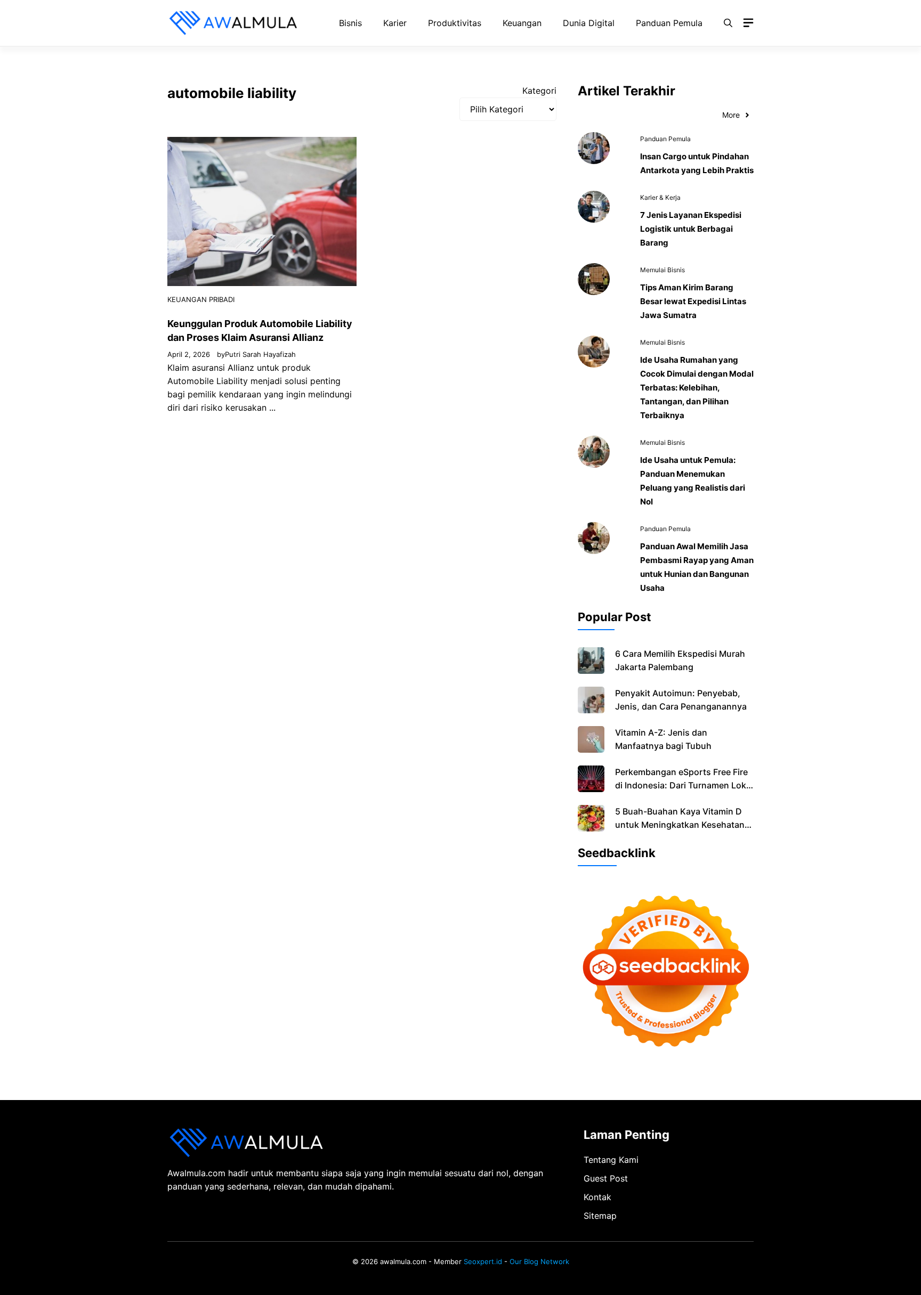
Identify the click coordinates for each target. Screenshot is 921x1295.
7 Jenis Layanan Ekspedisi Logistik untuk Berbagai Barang (690, 229)
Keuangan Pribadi (201, 299)
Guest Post (606, 1178)
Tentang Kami (611, 1159)
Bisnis (350, 23)
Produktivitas (454, 23)
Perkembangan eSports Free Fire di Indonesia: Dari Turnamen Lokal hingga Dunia (684, 785)
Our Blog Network (539, 1261)
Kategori (539, 90)
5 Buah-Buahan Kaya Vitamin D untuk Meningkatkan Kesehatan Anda (680, 824)
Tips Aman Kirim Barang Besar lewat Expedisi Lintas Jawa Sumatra (693, 301)
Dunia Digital (589, 23)
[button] (728, 23)
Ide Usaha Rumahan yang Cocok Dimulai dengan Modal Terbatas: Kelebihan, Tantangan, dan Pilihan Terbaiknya (697, 387)
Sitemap (600, 1215)
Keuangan (522, 23)
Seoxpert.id (483, 1261)
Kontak (597, 1197)
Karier (395, 23)
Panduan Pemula (669, 23)
